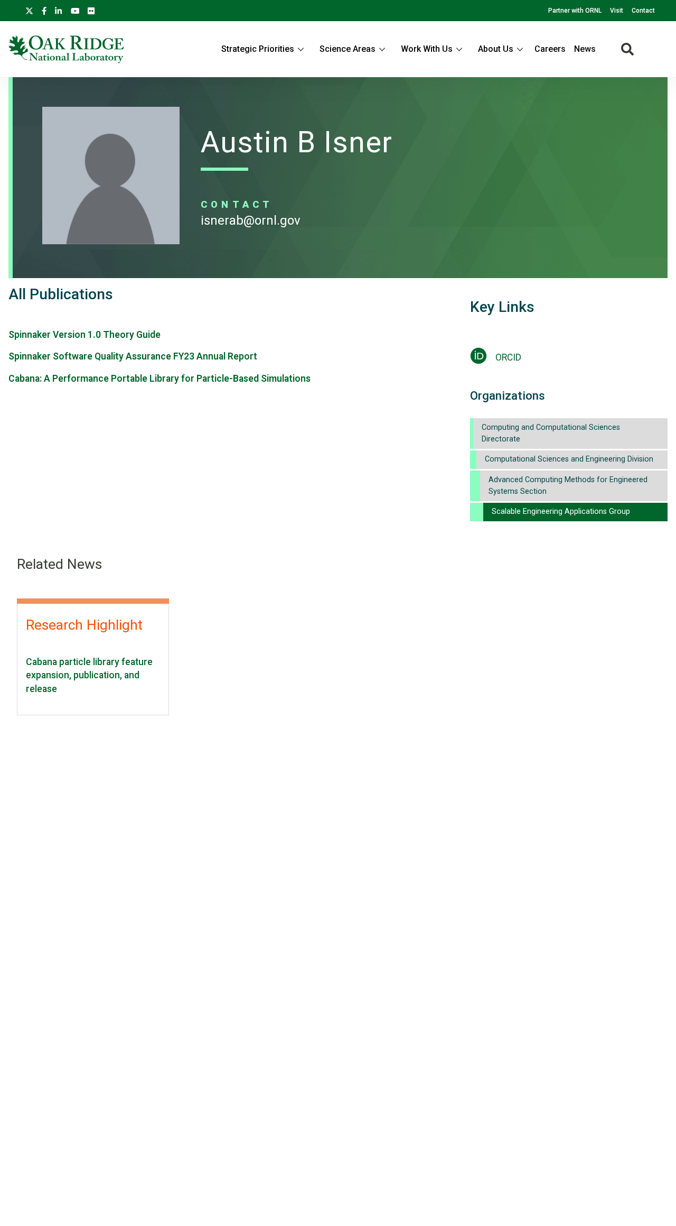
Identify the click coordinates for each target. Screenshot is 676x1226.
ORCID (508, 357)
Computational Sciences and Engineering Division (569, 459)
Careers (550, 49)
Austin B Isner (296, 142)
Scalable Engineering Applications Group (561, 511)
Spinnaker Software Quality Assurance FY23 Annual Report (132, 356)
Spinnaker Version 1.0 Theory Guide (84, 334)
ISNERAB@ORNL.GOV (251, 220)
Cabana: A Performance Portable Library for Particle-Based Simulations (159, 378)
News (585, 49)
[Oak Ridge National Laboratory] (66, 49)
